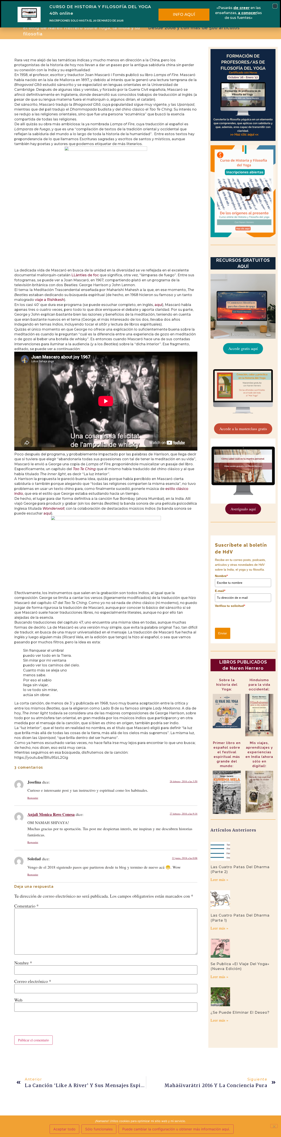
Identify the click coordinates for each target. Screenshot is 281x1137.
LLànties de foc (85, 275)
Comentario (26, 906)
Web (18, 1000)
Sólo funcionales (99, 1129)
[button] (275, 6)
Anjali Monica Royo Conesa (51, 814)
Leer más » (219, 879)
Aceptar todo (64, 1129)
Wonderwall (53, 508)
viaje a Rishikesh (49, 300)
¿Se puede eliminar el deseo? (240, 1012)
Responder (32, 797)
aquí (158, 305)
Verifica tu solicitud (230, 605)
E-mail (220, 590)
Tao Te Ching (84, 469)
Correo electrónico (32, 981)
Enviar (222, 633)
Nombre (23, 963)
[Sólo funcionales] (274, 1126)
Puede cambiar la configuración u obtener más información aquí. (176, 1129)
